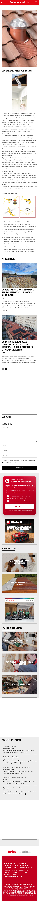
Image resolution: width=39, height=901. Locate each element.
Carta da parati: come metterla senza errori (19, 562)
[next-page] (6, 369)
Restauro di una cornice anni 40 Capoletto (16, 767)
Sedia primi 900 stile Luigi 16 (12, 757)
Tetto (3, 298)
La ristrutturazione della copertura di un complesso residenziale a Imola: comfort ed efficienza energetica (17, 345)
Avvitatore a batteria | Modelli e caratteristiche (19, 663)
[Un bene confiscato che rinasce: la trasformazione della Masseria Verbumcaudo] (19, 275)
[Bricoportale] (19, 2)
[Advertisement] (19, 394)
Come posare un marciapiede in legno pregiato (19, 583)
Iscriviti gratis (18, 506)
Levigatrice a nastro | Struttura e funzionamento (19, 641)
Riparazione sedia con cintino (12, 788)
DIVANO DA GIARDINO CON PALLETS (14, 777)
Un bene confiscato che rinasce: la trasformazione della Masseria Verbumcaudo (18, 292)
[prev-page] (3, 369)
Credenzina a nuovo (9, 746)
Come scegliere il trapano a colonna (19, 684)
